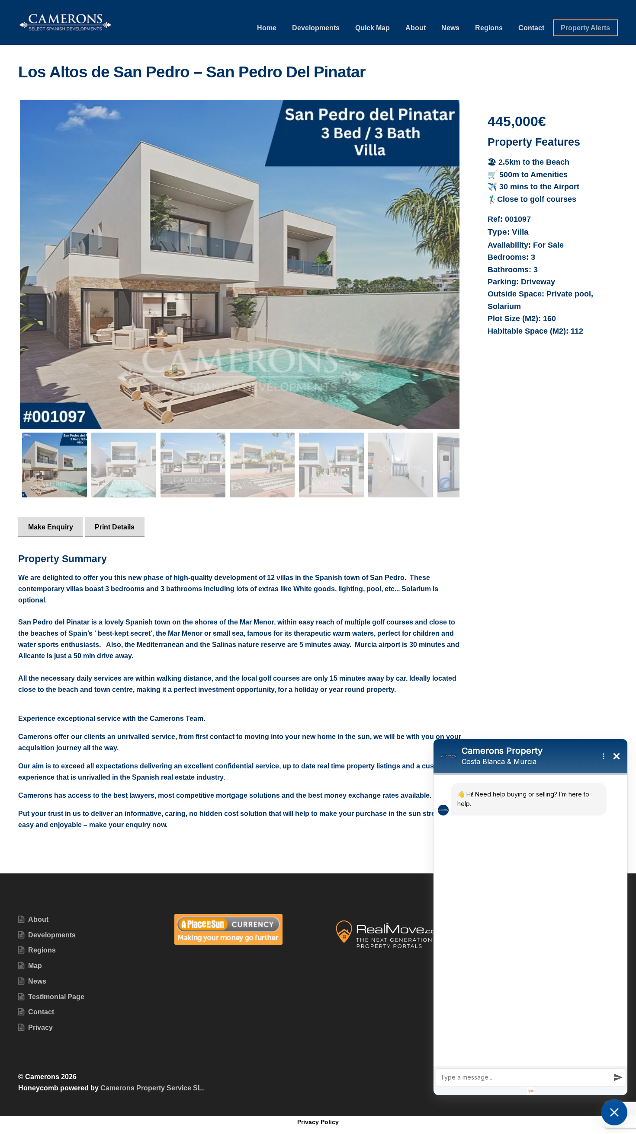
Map (35, 965)
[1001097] (240, 264)
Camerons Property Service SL (151, 1088)
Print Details (115, 527)
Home (266, 28)
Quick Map (372, 28)
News (450, 28)
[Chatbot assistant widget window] (530, 917)
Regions (489, 28)
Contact (531, 28)
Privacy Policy (318, 1121)
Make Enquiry (50, 527)
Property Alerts (585, 28)
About (415, 28)
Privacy (40, 1027)
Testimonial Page (56, 996)
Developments (316, 28)
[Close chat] (614, 1112)
